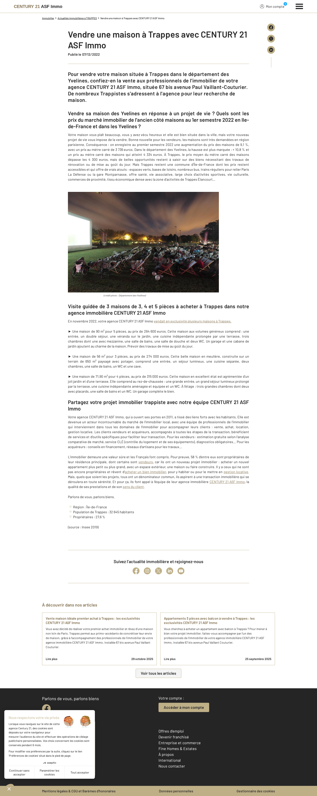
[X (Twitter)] (158, 570)
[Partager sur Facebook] (271, 27)
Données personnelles (176, 791)
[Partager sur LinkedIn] (271, 50)
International (169, 760)
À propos (166, 754)
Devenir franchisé (173, 736)
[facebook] (46, 708)
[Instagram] (147, 570)
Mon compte (275, 6)
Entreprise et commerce (179, 742)
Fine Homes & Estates (177, 748)
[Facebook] (136, 570)
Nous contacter (171, 766)
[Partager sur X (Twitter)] (271, 39)
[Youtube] (180, 570)
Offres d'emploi (171, 731)
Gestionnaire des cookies (256, 791)
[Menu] (299, 6)
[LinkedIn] (169, 570)
